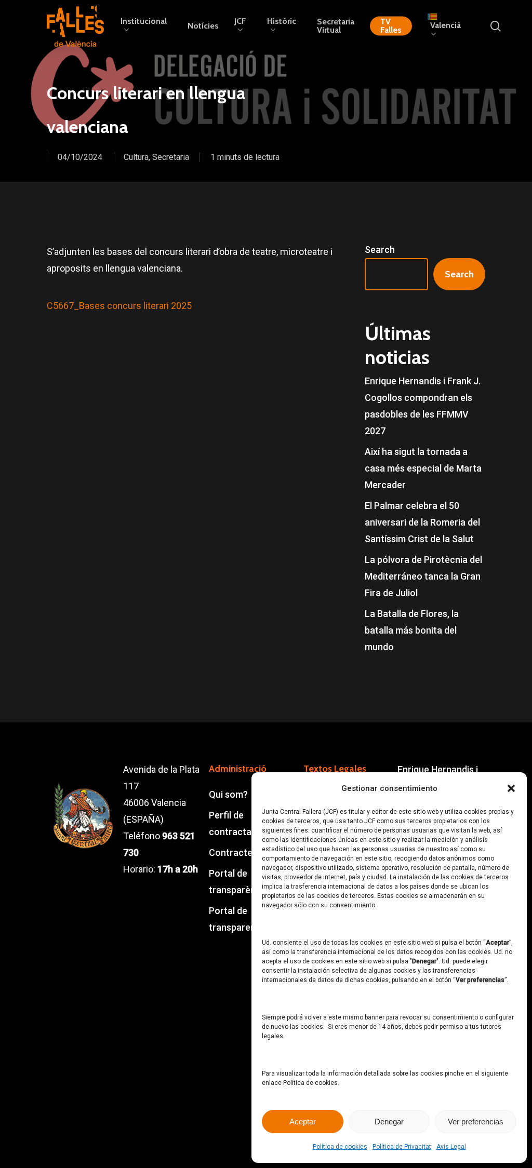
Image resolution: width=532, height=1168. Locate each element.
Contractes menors (250, 852)
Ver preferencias (475, 1121)
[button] (511, 788)
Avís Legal (451, 1146)
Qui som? (228, 794)
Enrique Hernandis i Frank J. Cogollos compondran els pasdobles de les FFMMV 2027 (423, 405)
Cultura (136, 157)
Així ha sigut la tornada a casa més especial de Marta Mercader (423, 468)
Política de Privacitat (402, 1146)
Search (380, 249)
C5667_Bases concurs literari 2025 (119, 305)
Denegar (389, 1121)
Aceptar (302, 1121)
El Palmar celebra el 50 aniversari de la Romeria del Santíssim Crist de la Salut (422, 522)
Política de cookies (340, 1146)
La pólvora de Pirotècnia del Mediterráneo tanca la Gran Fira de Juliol (423, 576)
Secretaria (170, 157)
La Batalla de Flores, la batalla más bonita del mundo (412, 630)
